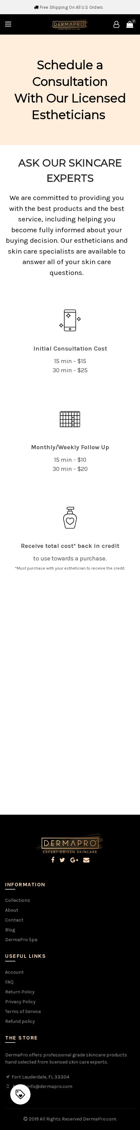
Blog (10, 930)
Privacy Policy (20, 1002)
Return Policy (20, 992)
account (116, 24)
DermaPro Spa (21, 940)
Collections (17, 900)
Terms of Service (23, 1011)
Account (14, 972)
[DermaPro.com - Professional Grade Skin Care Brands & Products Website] (69, 24)
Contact (14, 920)
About (11, 910)
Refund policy (20, 1021)
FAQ (9, 982)
